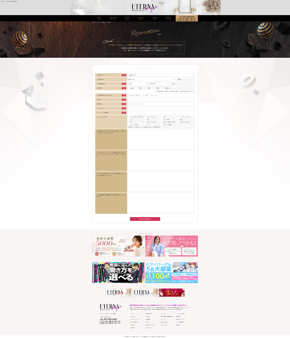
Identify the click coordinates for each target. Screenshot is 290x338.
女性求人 (178, 325)
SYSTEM (127, 18)
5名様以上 (167, 88)
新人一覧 (133, 316)
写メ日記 (133, 325)
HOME (99, 18)
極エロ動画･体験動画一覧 (167, 316)
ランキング (163, 313)
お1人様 (132, 88)
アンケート (163, 319)
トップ (132, 313)
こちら (139, 127)
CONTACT (141, 18)
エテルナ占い (149, 327)
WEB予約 (178, 316)
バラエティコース (135, 319)
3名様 (148, 88)
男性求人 (133, 327)
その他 (173, 83)
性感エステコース (180, 319)
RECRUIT (169, 18)
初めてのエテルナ (150, 325)
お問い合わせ (164, 322)
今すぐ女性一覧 (134, 322)
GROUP (154, 18)
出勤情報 (148, 319)
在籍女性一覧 (149, 313)
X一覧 (147, 322)
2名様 (140, 88)
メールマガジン (164, 325)
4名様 (157, 88)
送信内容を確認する (145, 219)
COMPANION (113, 18)
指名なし (180, 79)
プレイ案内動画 (179, 322)
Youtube (148, 316)
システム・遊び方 (180, 313)
